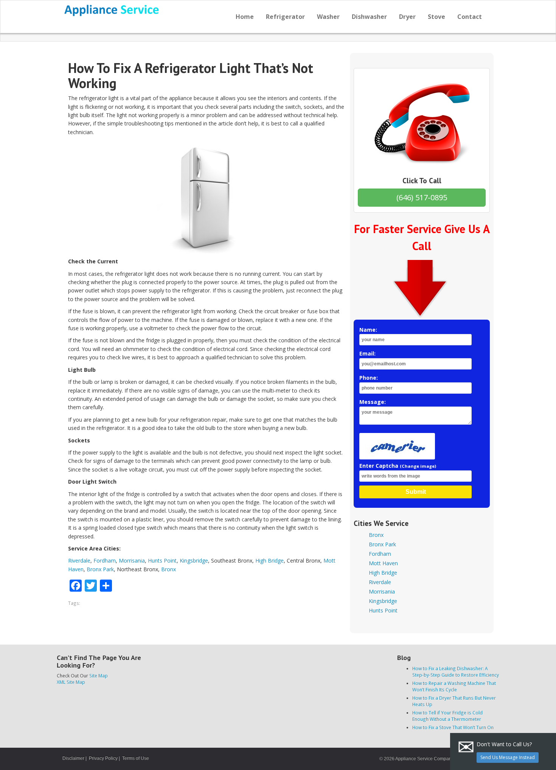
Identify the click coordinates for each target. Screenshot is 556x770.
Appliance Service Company (424, 758)
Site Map (98, 676)
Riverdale (79, 560)
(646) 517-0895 (421, 197)
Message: (372, 401)
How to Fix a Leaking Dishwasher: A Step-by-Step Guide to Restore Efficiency (455, 671)
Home (245, 16)
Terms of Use (135, 758)
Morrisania (132, 560)
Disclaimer (73, 758)
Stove (436, 16)
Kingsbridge (194, 560)
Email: (367, 353)
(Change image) (418, 466)
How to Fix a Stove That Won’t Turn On (453, 727)
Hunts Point (162, 560)
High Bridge (269, 560)
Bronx (168, 569)
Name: (368, 329)
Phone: (368, 377)
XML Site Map (71, 682)
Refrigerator (285, 16)
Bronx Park (100, 569)
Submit (415, 492)
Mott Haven (383, 563)
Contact (469, 16)
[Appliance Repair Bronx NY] (112, 10)
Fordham (104, 560)
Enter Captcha (397, 465)
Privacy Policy (103, 758)
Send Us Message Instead (507, 757)
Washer (328, 16)
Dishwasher (369, 16)
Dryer (407, 16)
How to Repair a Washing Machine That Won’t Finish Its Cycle (454, 686)
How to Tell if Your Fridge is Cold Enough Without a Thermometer (447, 716)
